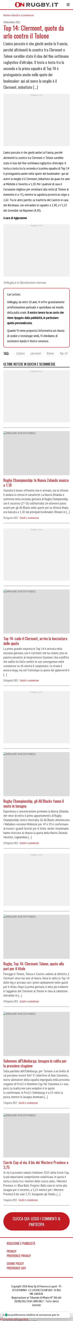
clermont (35, 353)
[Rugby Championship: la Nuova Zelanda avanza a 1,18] (36, 453)
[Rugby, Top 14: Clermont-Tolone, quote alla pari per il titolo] (36, 937)
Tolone (50, 353)
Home (6, 15)
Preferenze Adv (16, 1268)
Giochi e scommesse (23, 15)
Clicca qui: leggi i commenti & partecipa (36, 1221)
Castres (20, 353)
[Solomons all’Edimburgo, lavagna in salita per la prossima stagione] (36, 1034)
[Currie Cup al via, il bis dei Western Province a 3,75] (36, 1135)
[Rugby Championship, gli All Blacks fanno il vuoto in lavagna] (36, 774)
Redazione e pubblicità (21, 1243)
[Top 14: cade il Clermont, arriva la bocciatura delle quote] (36, 612)
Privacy (11, 1251)
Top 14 (63, 353)
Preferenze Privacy (19, 1256)
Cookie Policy (15, 1263)
